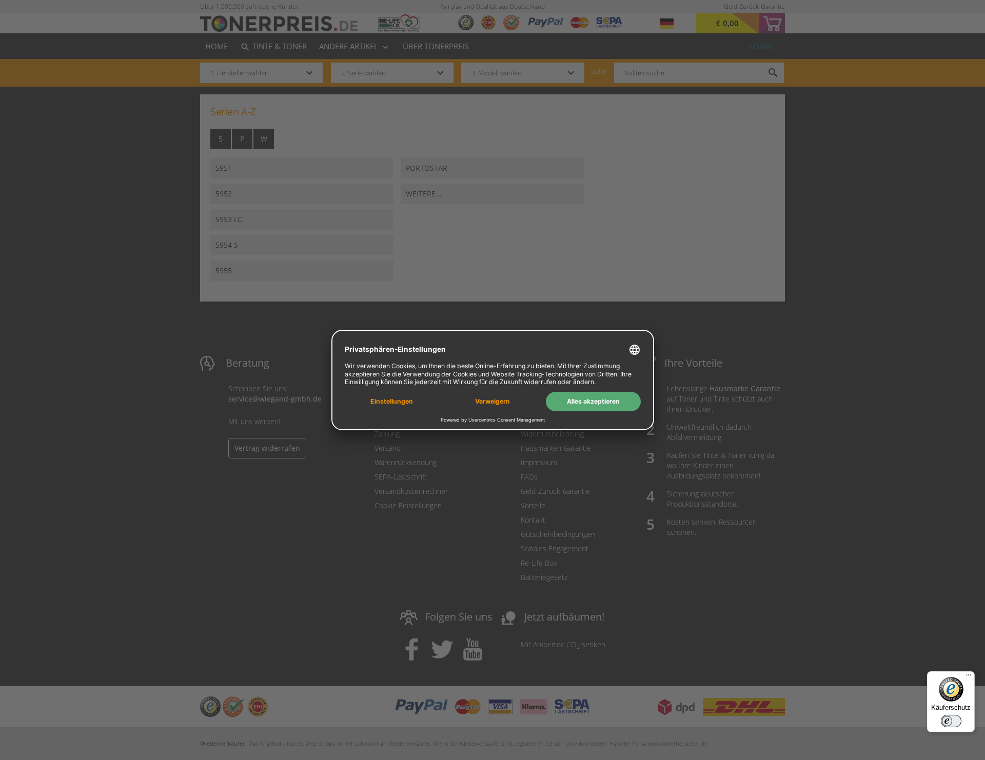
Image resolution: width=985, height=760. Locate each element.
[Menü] (968, 677)
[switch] (951, 721)
